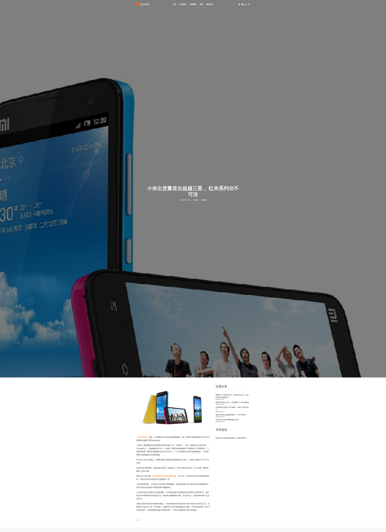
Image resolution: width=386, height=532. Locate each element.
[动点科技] (142, 4)
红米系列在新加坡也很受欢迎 (164, 497)
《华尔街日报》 (142, 459)
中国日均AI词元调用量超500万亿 (227, 441)
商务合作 (209, 4)
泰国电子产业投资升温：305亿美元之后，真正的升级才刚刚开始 (232, 417)
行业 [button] (175, 4)
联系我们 (243, 459)
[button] (239, 4)
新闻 (196, 210)
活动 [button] (201, 4)
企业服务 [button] (183, 4)
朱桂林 (205, 210)
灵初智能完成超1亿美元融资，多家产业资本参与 (232, 430)
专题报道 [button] (193, 4)
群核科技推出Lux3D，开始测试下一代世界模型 (232, 424)
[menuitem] (175, 4)
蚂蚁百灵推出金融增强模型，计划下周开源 (231, 436)
